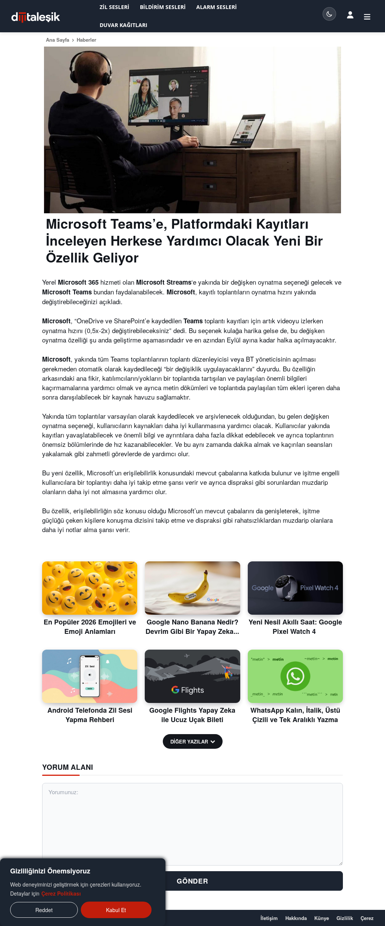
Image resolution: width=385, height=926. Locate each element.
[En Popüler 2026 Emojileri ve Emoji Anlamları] (89, 588)
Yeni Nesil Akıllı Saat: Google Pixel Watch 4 (295, 626)
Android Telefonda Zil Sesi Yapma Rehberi (89, 714)
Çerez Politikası (61, 893)
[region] (82, 892)
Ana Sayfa (57, 39)
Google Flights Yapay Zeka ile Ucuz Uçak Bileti (192, 714)
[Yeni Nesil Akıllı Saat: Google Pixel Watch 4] (295, 588)
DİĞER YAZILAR (189, 741)
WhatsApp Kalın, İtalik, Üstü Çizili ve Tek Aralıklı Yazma (295, 714)
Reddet (44, 910)
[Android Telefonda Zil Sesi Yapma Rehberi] (89, 676)
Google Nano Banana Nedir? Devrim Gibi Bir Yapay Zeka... (192, 626)
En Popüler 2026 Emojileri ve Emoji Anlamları (90, 626)
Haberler (86, 39)
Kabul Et (116, 910)
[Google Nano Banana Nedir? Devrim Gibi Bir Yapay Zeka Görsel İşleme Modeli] (192, 588)
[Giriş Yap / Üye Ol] (350, 14)
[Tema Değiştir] (329, 14)
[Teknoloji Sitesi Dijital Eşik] (35, 17)
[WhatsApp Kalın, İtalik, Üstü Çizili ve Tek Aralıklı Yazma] (295, 676)
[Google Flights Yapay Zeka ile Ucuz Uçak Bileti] (192, 676)
